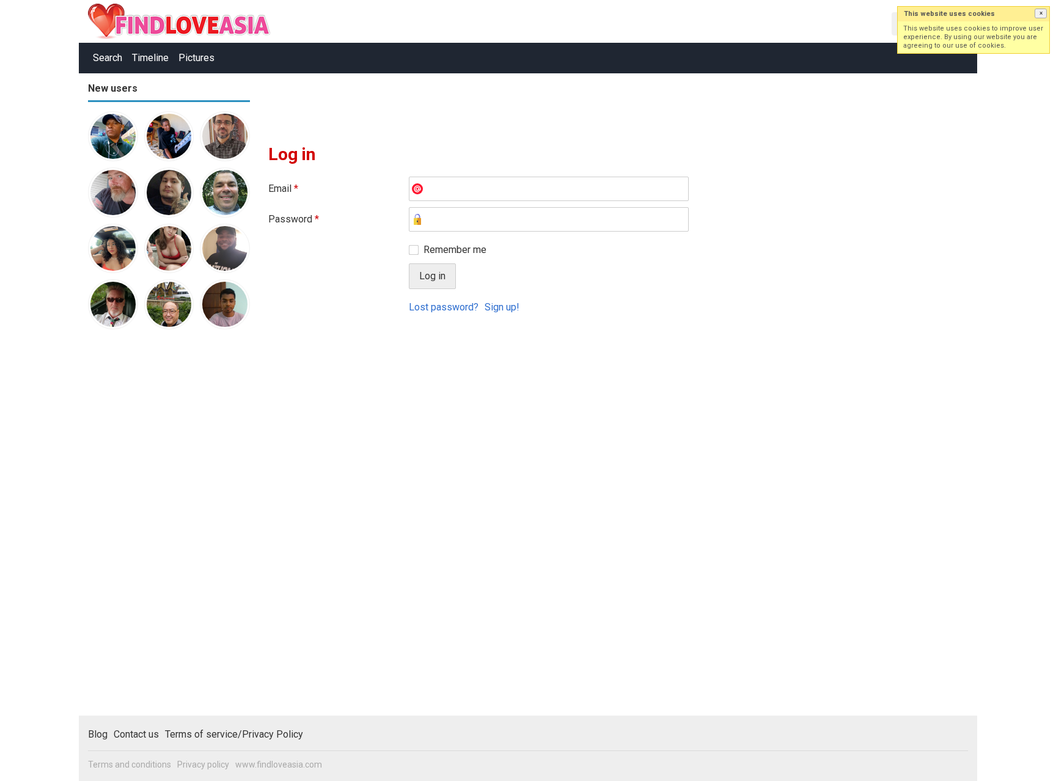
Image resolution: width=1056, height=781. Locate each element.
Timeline (150, 58)
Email (283, 188)
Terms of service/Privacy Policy (234, 734)
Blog (98, 734)
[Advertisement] (137, 528)
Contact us (136, 734)
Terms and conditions (129, 764)
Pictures (196, 58)
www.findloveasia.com (278, 764)
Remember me (455, 249)
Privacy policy (203, 764)
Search (107, 58)
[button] (1041, 13)
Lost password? (444, 307)
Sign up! (502, 307)
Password (293, 219)
